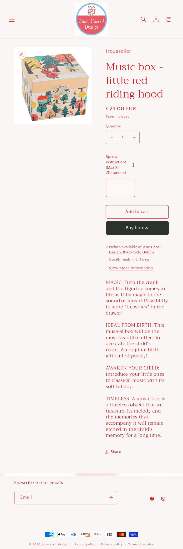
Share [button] (116, 452)
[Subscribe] (110, 497)
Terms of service (141, 544)
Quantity (113, 126)
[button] (12, 19)
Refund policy (85, 544)
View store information (131, 268)
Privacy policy (112, 544)
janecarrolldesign (55, 544)
